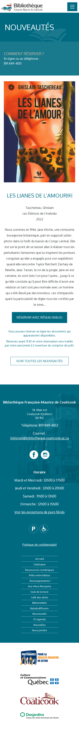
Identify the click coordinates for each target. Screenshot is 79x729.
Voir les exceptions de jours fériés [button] (39, 512)
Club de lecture (39, 591)
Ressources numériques (39, 569)
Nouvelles (40, 624)
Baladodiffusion (39, 608)
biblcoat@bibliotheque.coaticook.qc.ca (39, 438)
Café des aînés (39, 597)
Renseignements (40, 580)
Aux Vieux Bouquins (39, 586)
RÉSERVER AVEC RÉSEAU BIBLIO (40, 317)
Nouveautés (39, 613)
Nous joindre (39, 630)
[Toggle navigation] (72, 6)
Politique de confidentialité (39, 544)
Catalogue (39, 564)
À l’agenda (39, 619)
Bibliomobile (39, 602)
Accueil (39, 558)
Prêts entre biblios (39, 575)
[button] (34, 528)
